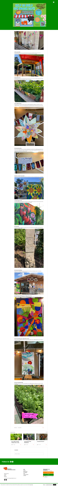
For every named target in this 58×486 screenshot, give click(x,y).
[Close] (57, 484)
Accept (54, 484)
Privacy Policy (31, 484)
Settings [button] (44, 484)
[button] (53, 2)
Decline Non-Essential (49, 484)
